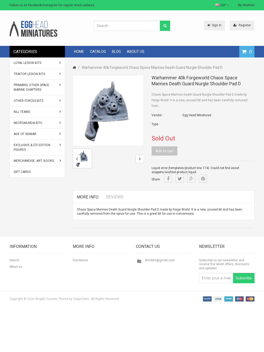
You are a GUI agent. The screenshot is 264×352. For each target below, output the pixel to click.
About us (16, 267)
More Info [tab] (87, 197)
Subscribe (244, 278)
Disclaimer (80, 260)
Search (15, 260)
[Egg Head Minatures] (33, 28)
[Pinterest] (203, 178)
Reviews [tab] (114, 197)
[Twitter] (180, 178)
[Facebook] (168, 178)
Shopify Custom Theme (51, 299)
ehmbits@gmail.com (160, 260)
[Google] (191, 178)
